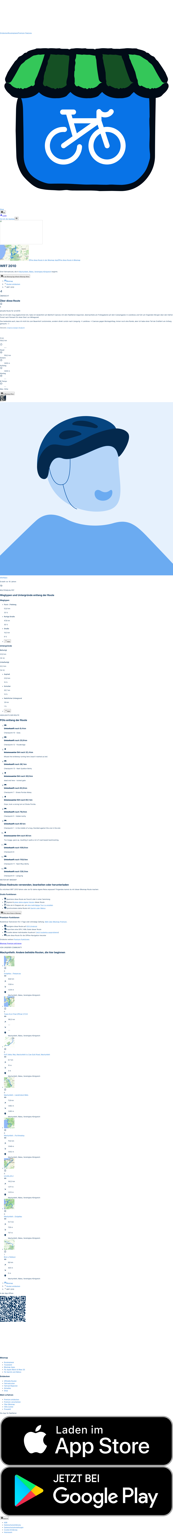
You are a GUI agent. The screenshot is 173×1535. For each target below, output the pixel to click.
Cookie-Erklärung (10, 1530)
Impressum (8, 1532)
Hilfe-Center (8, 1407)
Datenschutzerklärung (12, 1525)
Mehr (8, 641)
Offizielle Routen (10, 1381)
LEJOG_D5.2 (9, 1176)
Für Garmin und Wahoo (12, 1372)
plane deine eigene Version (24, 902)
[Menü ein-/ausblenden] (17, 218)
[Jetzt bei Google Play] (86, 1491)
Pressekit (7, 1409)
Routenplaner (13, 33)
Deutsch (5, 1518)
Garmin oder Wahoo (38, 908)
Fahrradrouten (9, 1383)
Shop (6, 1391)
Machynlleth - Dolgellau (13, 1216)
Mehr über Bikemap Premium (56, 922)
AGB (5, 1522)
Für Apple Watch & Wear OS (14, 1370)
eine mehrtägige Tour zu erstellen (40, 905)
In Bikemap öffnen (8, 394)
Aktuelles (7, 1388)
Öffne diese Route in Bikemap (12, 913)
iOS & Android (31, 926)
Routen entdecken (13, 284)
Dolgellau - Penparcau (12, 973)
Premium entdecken (11, 1399)
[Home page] (86, 16)
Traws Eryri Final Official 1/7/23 (16, 1014)
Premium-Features (25, 33)
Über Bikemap (9, 1404)
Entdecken (4, 33)
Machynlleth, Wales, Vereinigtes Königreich (35, 272)
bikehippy (3, 578)
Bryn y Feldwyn (10, 1257)
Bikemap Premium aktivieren (11, 943)
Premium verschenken (12, 1402)
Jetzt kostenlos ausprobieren (47, 932)
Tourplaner (8, 1365)
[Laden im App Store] (86, 1441)
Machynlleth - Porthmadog (14, 1135)
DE (4, 213)
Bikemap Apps (9, 1367)
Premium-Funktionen (21, 939)
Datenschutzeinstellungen (13, 1527)
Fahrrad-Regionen (11, 1386)
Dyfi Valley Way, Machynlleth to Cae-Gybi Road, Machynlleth (27, 1054)
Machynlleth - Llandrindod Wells (16, 1095)
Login (4, 216)
